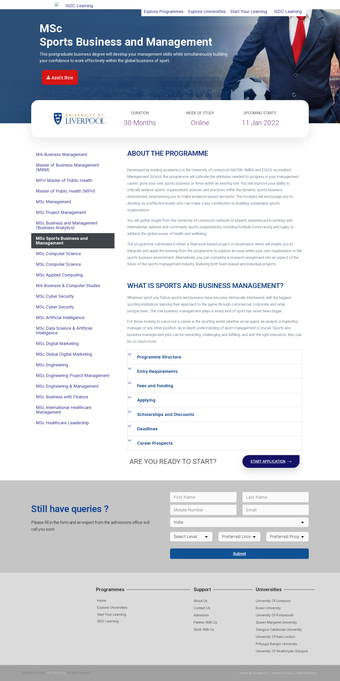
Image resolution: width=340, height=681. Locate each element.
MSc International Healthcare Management (63, 410)
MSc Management (53, 201)
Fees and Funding (155, 385)
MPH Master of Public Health (64, 180)
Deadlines (147, 428)
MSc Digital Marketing (57, 343)
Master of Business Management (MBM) (67, 167)
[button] (214, 357)
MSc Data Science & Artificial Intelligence (64, 330)
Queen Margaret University (276, 622)
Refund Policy (307, 673)
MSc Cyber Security (55, 296)
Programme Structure (159, 357)
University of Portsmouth (275, 615)
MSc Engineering (52, 364)
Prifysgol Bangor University (276, 644)
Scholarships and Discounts (165, 414)
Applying (146, 400)
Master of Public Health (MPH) (66, 191)
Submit (239, 553)
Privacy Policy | (284, 673)
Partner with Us (205, 622)
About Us (200, 601)
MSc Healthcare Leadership (62, 422)
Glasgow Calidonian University (279, 629)
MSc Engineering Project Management (72, 375)
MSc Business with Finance (62, 396)
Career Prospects (155, 443)
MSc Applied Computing (59, 274)
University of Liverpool (273, 601)
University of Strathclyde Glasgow (282, 651)
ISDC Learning (288, 11)
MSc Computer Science (58, 253)
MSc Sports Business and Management (62, 240)
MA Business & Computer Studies (68, 285)
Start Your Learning (111, 614)
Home (101, 600)
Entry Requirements (157, 371)
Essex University (268, 608)
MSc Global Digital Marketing (64, 354)
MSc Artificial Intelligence (60, 317)
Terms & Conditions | (255, 673)
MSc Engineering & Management (67, 386)
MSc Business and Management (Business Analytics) (66, 225)
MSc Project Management (61, 212)
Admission (201, 615)
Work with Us (204, 629)
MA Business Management (61, 154)
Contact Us (202, 608)
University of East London (275, 637)
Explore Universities (112, 607)
